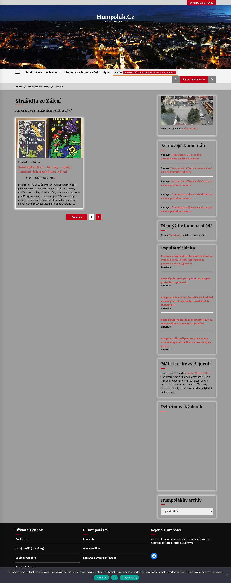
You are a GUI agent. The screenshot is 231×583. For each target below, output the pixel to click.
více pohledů (191, 128)
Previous (76, 217)
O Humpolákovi (92, 548)
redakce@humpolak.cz (198, 373)
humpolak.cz (115, 16)
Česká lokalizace (25, 567)
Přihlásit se (22, 539)
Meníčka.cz (175, 235)
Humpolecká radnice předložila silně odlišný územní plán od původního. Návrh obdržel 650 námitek (187, 301)
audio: (144, 72)
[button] (176, 79)
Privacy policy (129, 577)
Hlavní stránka (33, 72)
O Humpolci (53, 72)
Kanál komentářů (25, 557)
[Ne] (226, 575)
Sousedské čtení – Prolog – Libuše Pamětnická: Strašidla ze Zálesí (44, 169)
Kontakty (88, 539)
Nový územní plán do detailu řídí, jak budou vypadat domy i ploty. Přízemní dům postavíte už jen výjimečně (186, 259)
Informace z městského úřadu (81, 72)
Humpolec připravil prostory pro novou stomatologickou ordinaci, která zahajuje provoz (186, 342)
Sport (107, 72)
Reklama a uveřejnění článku (99, 557)
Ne (114, 577)
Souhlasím (101, 577)
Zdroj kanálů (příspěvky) (29, 548)
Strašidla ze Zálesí (29, 161)
